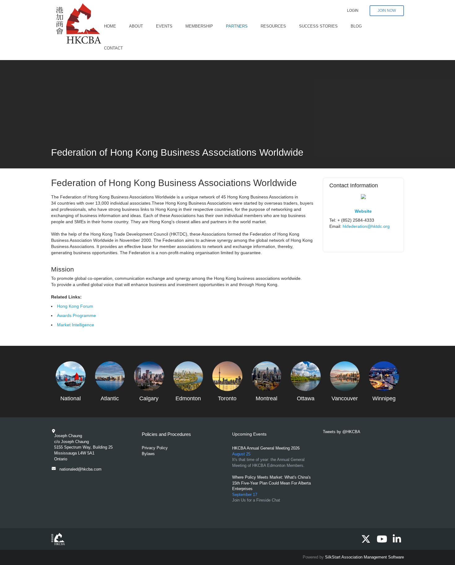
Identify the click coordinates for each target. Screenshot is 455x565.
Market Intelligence (75, 324)
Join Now (387, 10)
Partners (237, 26)
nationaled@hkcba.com (80, 469)
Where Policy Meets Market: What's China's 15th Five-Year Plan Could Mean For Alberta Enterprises (271, 483)
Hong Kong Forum (75, 306)
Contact (113, 48)
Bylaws (148, 453)
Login (352, 10)
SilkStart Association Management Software (364, 557)
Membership (199, 26)
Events (164, 26)
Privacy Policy (155, 447)
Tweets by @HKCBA (341, 431)
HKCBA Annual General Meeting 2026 (266, 448)
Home (110, 26)
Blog (356, 26)
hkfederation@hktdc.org (366, 226)
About (136, 26)
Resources (273, 26)
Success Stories (318, 26)
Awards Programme (76, 315)
